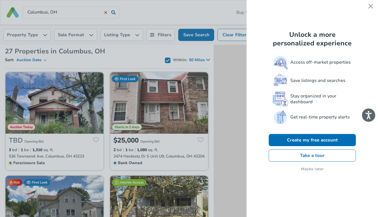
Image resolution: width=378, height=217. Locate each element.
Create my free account (312, 140)
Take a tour (312, 156)
